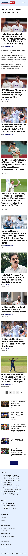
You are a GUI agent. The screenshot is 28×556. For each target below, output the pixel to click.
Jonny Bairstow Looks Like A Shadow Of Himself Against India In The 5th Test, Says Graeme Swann (13, 128)
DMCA (3, 520)
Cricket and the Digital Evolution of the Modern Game (18, 403)
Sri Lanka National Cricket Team (11, 491)
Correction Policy (5, 533)
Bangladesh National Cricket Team (12, 480)
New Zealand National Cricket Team (12, 486)
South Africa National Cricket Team (12, 489)
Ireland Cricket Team (8, 484)
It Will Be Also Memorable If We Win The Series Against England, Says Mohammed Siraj (13, 93)
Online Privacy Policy (6, 544)
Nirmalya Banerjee (8, 46)
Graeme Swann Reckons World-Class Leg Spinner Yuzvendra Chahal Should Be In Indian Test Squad (13, 378)
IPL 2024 (5, 507)
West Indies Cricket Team (9, 493)
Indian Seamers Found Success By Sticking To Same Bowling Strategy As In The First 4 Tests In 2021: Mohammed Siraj (14, 39)
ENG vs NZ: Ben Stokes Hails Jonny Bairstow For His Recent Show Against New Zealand (13, 342)
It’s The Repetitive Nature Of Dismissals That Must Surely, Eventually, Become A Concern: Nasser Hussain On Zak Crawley (13, 164)
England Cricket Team (8, 482)
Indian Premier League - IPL (10, 505)
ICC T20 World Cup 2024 (9, 509)
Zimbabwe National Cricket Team (11, 495)
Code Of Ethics (5, 531)
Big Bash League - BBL (9, 503)
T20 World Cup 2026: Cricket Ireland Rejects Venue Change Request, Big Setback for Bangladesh (18, 428)
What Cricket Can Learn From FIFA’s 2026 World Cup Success (16, 415)
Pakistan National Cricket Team (11, 487)
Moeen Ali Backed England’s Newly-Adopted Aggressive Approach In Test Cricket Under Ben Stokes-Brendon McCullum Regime (14, 237)
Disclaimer (4, 523)
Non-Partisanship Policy (7, 536)
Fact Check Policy (6, 539)
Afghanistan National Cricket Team (12, 477)
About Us (3, 517)
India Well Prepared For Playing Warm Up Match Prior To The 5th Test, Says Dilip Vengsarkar (12, 278)
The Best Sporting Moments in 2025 (16, 440)
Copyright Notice (5, 525)
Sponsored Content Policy (8, 528)
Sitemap (3, 547)
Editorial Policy (5, 541)
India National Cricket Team (10, 475)
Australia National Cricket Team (11, 478)
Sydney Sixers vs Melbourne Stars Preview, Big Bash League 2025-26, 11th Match (18, 452)
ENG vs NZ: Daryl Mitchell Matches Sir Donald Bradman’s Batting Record (13, 309)
